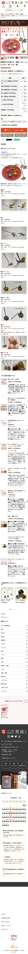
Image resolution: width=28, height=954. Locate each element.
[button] (3, 6)
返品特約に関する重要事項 (9, 125)
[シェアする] (3, 140)
